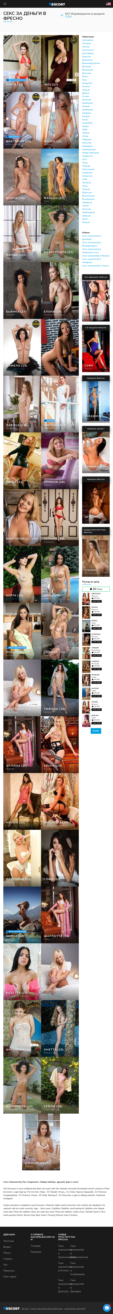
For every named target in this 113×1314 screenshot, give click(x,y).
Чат (5, 1264)
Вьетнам (86, 73)
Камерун (86, 112)
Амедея (95, 648)
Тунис (85, 185)
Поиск (7, 1252)
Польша (86, 166)
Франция (87, 192)
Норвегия (87, 156)
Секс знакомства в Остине (65, 1266)
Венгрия (86, 66)
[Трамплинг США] (22, 177)
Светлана (96, 594)
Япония (86, 222)
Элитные (8, 1241)
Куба (84, 129)
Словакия (87, 172)
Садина (95, 661)
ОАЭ (84, 159)
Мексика (86, 142)
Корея (85, 126)
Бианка (95, 715)
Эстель (95, 702)
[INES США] (60, 63)
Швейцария (88, 212)
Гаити (85, 76)
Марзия (95, 688)
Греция (86, 89)
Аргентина (88, 50)
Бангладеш (88, 53)
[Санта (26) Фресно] (22, 63)
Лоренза (96, 675)
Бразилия (87, 59)
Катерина (96, 634)
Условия (36, 1246)
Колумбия (87, 122)
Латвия (85, 132)
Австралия (87, 40)
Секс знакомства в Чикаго (95, 265)
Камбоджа (87, 109)
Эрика (94, 621)
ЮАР (85, 219)
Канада (86, 116)
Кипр (85, 119)
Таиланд (86, 182)
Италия (85, 106)
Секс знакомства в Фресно (96, 255)
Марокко (87, 139)
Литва (85, 136)
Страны (7, 1258)
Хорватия (87, 202)
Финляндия (88, 199)
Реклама (36, 1252)
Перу (85, 162)
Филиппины (88, 195)
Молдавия (87, 146)
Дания (85, 93)
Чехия (85, 205)
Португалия (88, 169)
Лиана (95, 607)
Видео (7, 1247)
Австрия (86, 43)
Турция (86, 189)
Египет (85, 96)
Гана (84, 79)
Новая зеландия (90, 152)
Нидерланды (89, 149)
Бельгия (86, 56)
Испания (86, 99)
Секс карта (9, 1276)
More (96, 731)
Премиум (8, 1270)
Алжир (85, 46)
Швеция (86, 215)
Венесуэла (87, 69)
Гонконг (86, 86)
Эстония (86, 209)
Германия (87, 83)
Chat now (97, 601)
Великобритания (91, 63)
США (68, 16)
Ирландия (87, 103)
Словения (87, 175)
